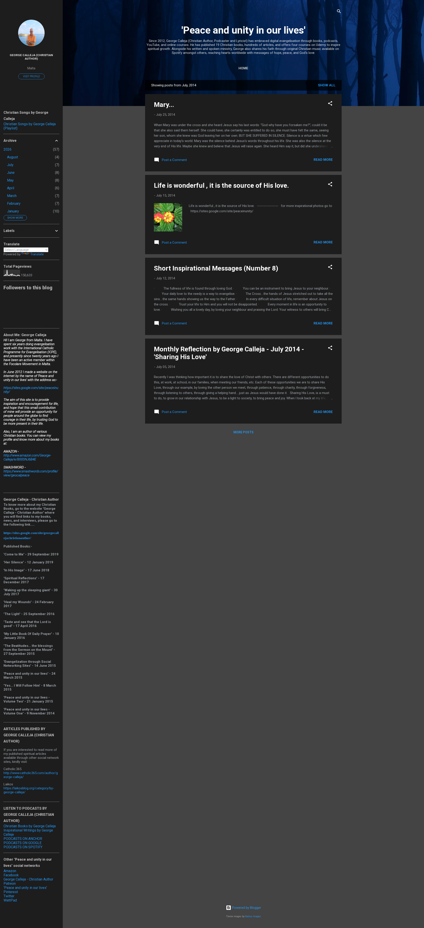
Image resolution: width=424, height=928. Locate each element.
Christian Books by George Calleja (30, 826)
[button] (330, 104)
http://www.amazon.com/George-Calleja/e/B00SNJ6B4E (27, 457)
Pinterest (11, 892)
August (12, 157)
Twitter (9, 896)
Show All (326, 85)
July (10, 165)
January (13, 211)
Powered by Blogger (246, 908)
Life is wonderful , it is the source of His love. (221, 185)
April (10, 188)
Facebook (11, 875)
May (10, 180)
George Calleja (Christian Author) (31, 56)
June (11, 172)
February (14, 203)
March (12, 196)
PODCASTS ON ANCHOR (23, 839)
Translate (37, 254)
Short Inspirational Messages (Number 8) (216, 268)
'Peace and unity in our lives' (243, 30)
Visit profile (31, 76)
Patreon (10, 883)
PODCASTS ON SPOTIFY (23, 847)
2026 (7, 149)
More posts (243, 432)
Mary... (164, 104)
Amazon (10, 871)
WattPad (10, 900)
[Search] (339, 12)
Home (243, 68)
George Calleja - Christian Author (28, 879)
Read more (323, 160)
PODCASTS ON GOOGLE (23, 843)
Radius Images (253, 916)
